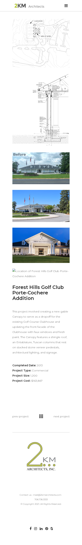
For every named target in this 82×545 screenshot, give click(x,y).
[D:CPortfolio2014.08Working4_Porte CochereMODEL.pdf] (41, 43)
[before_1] (41, 168)
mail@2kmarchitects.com (47, 494)
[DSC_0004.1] (41, 206)
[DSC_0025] (41, 245)
